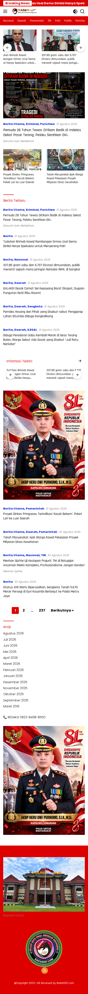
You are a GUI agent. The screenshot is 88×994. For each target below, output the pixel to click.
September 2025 (15, 700)
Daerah (20, 283)
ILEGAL (32, 330)
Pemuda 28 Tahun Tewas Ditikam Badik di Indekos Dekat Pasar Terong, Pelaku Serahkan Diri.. (42, 132)
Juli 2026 (9, 639)
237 (42, 610)
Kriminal (32, 124)
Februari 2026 (13, 670)
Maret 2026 (11, 664)
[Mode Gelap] (75, 11)
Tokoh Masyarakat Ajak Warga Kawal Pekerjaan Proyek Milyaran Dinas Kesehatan (65, 178)
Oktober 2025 (13, 694)
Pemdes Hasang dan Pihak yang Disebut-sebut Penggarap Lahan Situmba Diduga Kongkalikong (43, 314)
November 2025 (15, 688)
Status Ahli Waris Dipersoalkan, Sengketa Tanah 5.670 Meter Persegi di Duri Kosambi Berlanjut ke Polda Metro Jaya (41, 591)
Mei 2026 (9, 652)
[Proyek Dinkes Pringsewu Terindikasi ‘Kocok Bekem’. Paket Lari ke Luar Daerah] (22, 159)
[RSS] (44, 971)
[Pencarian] (82, 11)
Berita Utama (13, 124)
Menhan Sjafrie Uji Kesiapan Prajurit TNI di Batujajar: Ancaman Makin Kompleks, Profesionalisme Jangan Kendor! (44, 562)
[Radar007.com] (23, 11)
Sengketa (35, 306)
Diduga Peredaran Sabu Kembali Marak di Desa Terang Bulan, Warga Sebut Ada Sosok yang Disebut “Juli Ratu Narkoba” (40, 340)
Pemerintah (35, 509)
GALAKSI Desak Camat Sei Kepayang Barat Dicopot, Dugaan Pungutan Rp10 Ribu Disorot (64, 59)
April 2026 (10, 658)
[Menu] (6, 11)
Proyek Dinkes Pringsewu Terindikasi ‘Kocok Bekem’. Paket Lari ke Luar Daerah (19, 178)
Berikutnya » (62, 610)
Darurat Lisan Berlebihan (18, 141)
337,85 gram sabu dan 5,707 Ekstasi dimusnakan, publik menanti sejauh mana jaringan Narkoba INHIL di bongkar (21, 59)
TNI (43, 555)
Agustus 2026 (13, 633)
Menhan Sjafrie (12, 571)
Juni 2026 (10, 645)
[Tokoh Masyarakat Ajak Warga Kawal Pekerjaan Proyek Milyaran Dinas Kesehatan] (66, 159)
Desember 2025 (15, 682)
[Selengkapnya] (80, 361)
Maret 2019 (11, 706)
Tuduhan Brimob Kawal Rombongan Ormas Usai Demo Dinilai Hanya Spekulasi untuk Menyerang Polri (40, 243)
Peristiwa (47, 124)
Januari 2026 (13, 676)
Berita (8, 236)
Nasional (21, 260)
